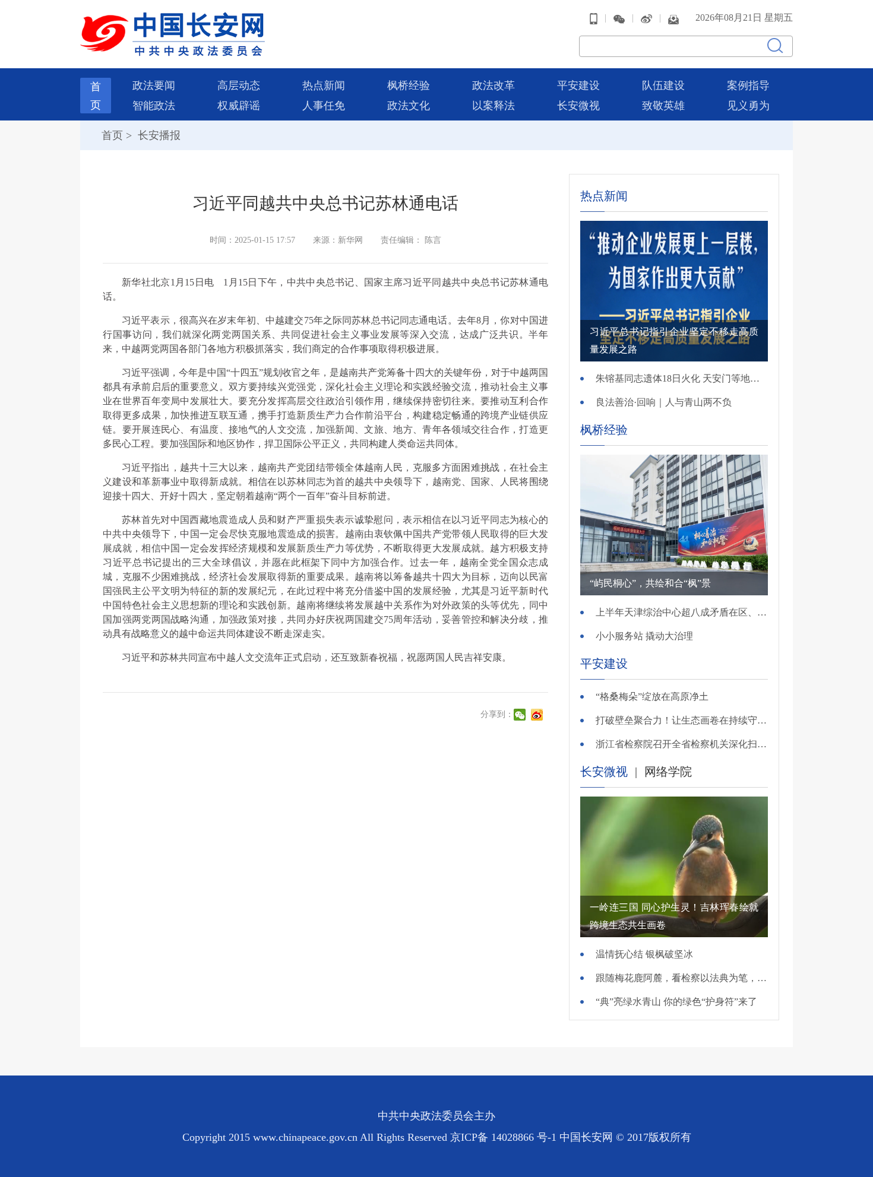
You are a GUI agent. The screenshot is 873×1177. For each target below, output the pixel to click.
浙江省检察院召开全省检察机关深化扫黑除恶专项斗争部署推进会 (682, 744)
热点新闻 (323, 85)
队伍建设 (663, 85)
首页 (112, 135)
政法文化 (408, 106)
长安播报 (158, 135)
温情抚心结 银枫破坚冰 (644, 954)
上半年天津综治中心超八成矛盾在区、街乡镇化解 (682, 612)
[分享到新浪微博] (538, 715)
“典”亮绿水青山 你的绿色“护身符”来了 (676, 1002)
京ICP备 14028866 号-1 (504, 1137)
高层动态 (238, 85)
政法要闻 (153, 85)
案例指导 (748, 85)
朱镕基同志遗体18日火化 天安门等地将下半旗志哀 (682, 378)
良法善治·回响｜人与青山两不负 (664, 402)
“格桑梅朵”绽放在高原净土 (652, 696)
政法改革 (493, 85)
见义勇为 (748, 106)
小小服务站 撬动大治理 (644, 636)
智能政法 (153, 106)
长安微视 (578, 106)
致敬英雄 (663, 106)
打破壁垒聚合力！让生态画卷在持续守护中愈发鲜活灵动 (682, 720)
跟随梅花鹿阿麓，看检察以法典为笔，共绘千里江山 (682, 978)
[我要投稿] (673, 18)
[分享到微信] (521, 715)
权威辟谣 (238, 106)
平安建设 (578, 85)
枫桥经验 (408, 85)
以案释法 (493, 106)
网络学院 (668, 771)
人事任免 (323, 106)
